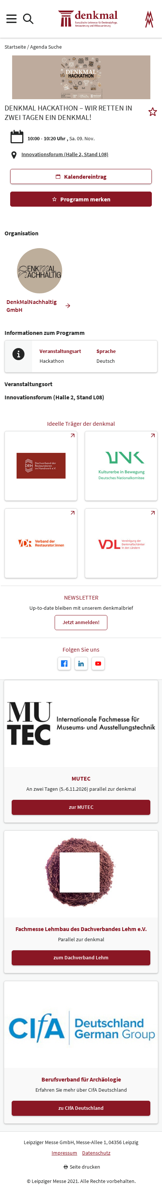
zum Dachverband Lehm (81, 957)
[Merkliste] (152, 112)
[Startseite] (87, 19)
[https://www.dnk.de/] (121, 465)
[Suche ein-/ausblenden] (28, 19)
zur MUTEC (81, 807)
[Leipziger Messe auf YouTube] (98, 663)
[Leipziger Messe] (149, 19)
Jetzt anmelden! (81, 622)
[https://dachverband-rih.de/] (41, 465)
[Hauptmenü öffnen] (11, 19)
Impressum (64, 1153)
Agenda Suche (46, 47)
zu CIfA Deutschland (81, 1108)
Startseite (15, 47)
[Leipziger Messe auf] (81, 663)
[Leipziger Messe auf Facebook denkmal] (64, 663)
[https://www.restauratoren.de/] (41, 543)
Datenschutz (96, 1153)
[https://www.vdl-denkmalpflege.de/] (121, 543)
